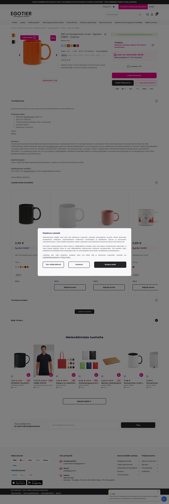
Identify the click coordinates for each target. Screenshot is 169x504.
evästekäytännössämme (51, 257)
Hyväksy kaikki (110, 264)
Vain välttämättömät (53, 264)
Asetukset (79, 264)
